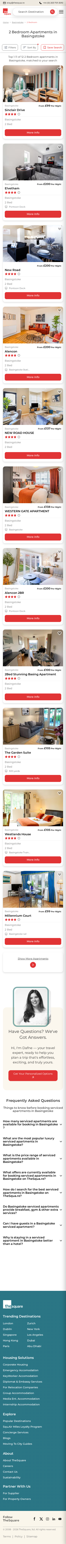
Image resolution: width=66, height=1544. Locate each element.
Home (6, 22)
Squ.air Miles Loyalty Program (22, 1426)
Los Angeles (35, 1334)
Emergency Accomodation (20, 1370)
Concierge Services (15, 1432)
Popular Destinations (17, 1421)
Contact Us (10, 1471)
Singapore (10, 1334)
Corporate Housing (15, 1364)
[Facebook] (34, 1519)
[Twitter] (41, 1519)
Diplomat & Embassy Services (22, 1381)
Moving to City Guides (17, 1443)
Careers (8, 1466)
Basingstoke (17, 22)
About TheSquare (14, 1460)
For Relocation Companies (20, 1387)
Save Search (54, 47)
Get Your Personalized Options (33, 1073)
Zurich (31, 1323)
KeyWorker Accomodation (20, 1376)
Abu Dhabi (34, 1346)
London (8, 1323)
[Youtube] (60, 1519)
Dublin (7, 1329)
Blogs (6, 1438)
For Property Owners (17, 1499)
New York (33, 1329)
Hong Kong (10, 1340)
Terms (7, 1536)
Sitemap (31, 1536)
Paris (6, 1346)
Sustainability (12, 1477)
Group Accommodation (18, 1393)
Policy (19, 1536)
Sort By (31, 47)
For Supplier (11, 1493)
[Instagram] (47, 1519)
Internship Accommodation (21, 1404)
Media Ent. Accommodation (21, 1398)
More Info (33, 132)
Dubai (31, 1340)
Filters (12, 47)
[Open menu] (61, 12)
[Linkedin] (54, 1519)
